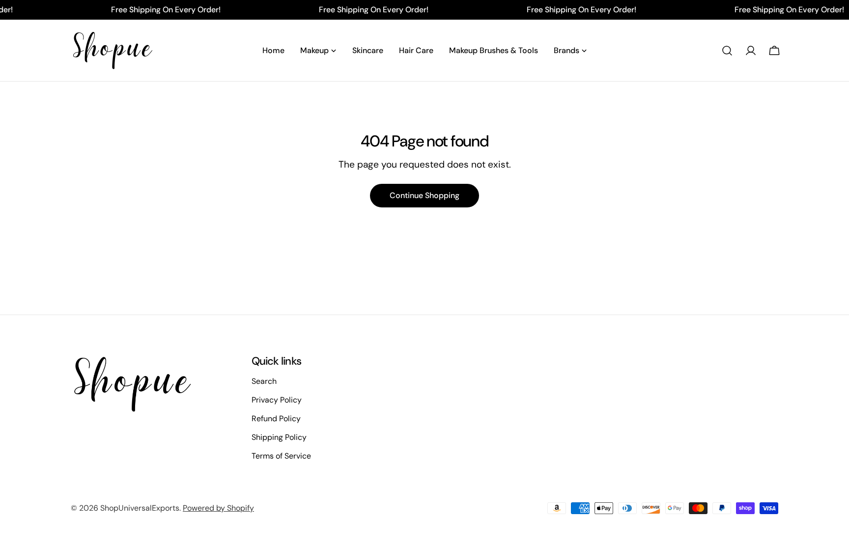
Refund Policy (276, 418)
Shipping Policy (279, 437)
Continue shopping (424, 195)
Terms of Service (281, 456)
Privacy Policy (277, 400)
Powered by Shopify (218, 508)
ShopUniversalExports (139, 508)
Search (264, 381)
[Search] (727, 50)
